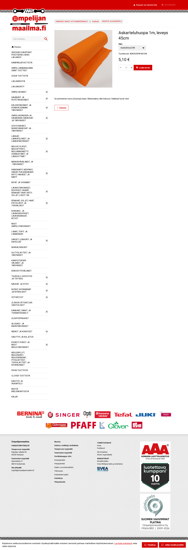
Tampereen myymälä (63, 449)
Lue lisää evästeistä (123, 543)
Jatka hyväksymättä (172, 545)
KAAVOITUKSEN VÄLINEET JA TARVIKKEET (18, 263)
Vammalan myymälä (63, 453)
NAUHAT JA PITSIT (20, 284)
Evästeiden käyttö (61, 475)
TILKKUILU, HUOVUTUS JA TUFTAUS (21, 277)
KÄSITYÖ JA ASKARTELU (17, 382)
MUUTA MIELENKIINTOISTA (20, 390)
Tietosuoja (58, 471)
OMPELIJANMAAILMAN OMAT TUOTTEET (22, 69)
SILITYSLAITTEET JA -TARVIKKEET (21, 253)
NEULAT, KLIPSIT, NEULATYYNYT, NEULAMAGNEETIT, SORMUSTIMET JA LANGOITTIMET (20, 151)
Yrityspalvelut (59, 464)
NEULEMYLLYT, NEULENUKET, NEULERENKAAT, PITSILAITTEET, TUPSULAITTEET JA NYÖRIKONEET (20, 358)
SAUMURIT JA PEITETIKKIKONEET (20, 98)
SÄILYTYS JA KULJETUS (22, 337)
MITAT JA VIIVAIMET (20, 182)
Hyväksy (150, 545)
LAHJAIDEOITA (18, 81)
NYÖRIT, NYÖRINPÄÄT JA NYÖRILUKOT (21, 290)
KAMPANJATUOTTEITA (21, 62)
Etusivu (16, 47)
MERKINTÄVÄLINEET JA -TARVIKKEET (22, 163)
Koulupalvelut (59, 460)
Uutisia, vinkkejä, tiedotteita (66, 445)
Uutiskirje (58, 478)
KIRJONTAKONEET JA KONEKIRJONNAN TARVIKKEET (21, 107)
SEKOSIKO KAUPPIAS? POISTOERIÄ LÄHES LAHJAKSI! (21, 55)
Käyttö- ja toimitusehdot (63, 467)
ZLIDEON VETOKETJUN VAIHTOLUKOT (21, 303)
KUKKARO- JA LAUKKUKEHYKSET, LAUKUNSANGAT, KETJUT (20, 215)
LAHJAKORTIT (17, 86)
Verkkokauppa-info (62, 456)
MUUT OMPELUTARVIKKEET (21, 224)
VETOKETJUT (17, 297)
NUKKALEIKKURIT (19, 247)
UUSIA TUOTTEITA (19, 76)
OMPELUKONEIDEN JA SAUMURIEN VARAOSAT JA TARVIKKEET (22, 118)
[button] (145, 5)
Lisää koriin (143, 67)
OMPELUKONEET (19, 92)
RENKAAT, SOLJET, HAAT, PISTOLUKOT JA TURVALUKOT (22, 203)
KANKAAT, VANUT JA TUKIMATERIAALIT (21, 311)
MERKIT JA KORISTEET (21, 331)
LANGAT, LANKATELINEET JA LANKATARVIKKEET (20, 138)
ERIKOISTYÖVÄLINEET (21, 271)
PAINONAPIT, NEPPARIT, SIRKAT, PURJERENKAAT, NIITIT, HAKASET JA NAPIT (22, 173)
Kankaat (95, 21)
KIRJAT (14, 397)
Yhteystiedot (59, 482)
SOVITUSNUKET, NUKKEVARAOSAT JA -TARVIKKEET (21, 128)
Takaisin (61, 107)
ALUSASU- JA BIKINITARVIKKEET (19, 324)
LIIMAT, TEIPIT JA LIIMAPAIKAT (19, 232)
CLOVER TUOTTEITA (20, 375)
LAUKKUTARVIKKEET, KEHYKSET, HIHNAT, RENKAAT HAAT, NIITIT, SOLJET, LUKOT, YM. (21, 191)
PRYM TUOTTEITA (19, 370)
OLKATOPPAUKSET (20, 318)
